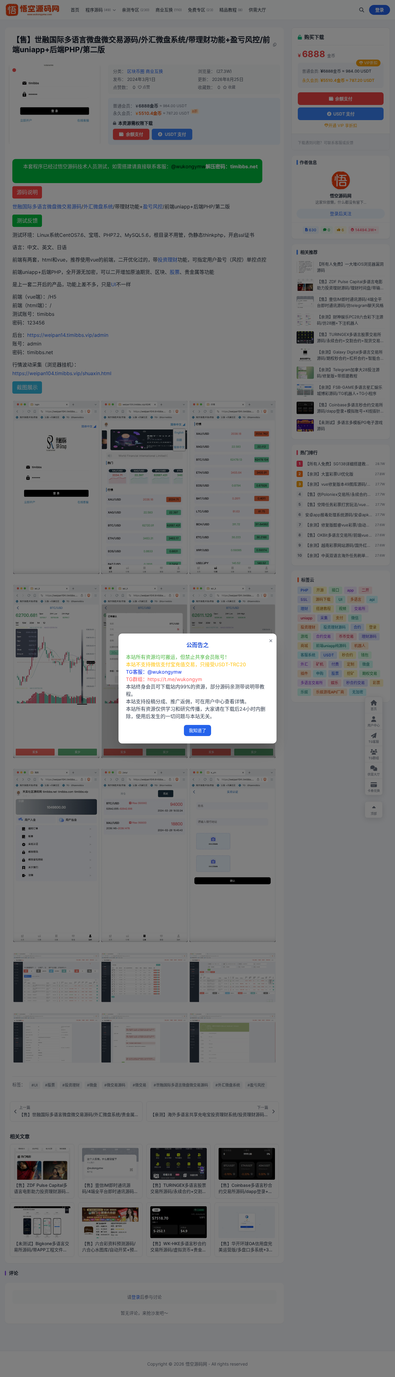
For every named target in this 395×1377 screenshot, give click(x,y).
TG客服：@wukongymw (154, 672)
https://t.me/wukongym (175, 679)
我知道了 (197, 730)
